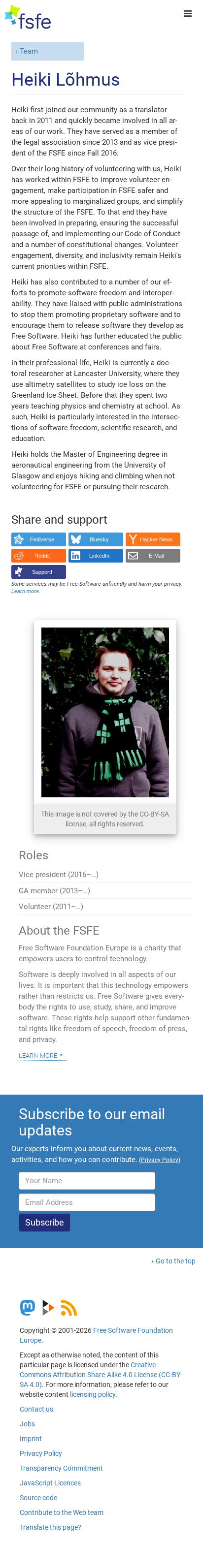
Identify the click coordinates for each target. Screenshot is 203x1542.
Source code (38, 1498)
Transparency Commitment (61, 1468)
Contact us (36, 1409)
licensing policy (92, 1394)
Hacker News (156, 539)
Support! (42, 572)
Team (29, 51)
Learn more (38, 1054)
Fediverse (42, 539)
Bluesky (99, 539)
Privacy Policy (41, 1453)
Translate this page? (50, 1527)
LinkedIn (99, 556)
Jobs (27, 1424)
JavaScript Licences (50, 1483)
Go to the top (176, 1261)
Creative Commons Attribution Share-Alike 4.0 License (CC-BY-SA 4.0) (101, 1374)
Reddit (42, 556)
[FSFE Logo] (28, 17)
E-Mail (156, 556)
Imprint (31, 1439)
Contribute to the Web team (61, 1512)
